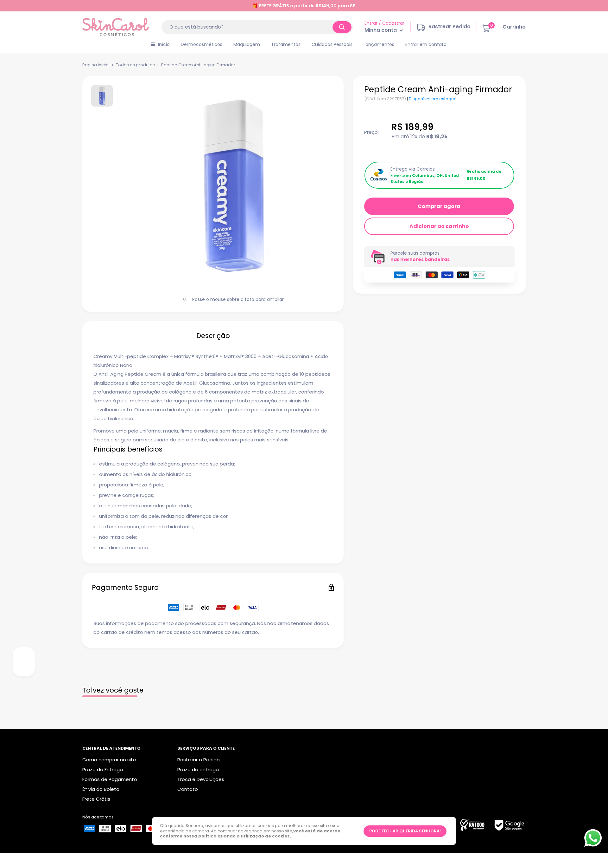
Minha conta (381, 30)
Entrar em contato (425, 44)
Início (164, 44)
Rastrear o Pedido (198, 759)
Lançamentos (379, 44)
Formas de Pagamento (109, 779)
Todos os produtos (135, 65)
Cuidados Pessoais (332, 44)
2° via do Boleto (100, 789)
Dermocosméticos (201, 44)
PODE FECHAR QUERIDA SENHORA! (405, 831)
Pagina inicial (96, 65)
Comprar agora (439, 206)
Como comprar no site (109, 759)
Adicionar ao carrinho (439, 226)
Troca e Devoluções (200, 779)
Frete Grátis (96, 799)
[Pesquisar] (342, 27)
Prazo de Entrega (102, 769)
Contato (187, 789)
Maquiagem (246, 44)
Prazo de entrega (198, 769)
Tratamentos (286, 44)
